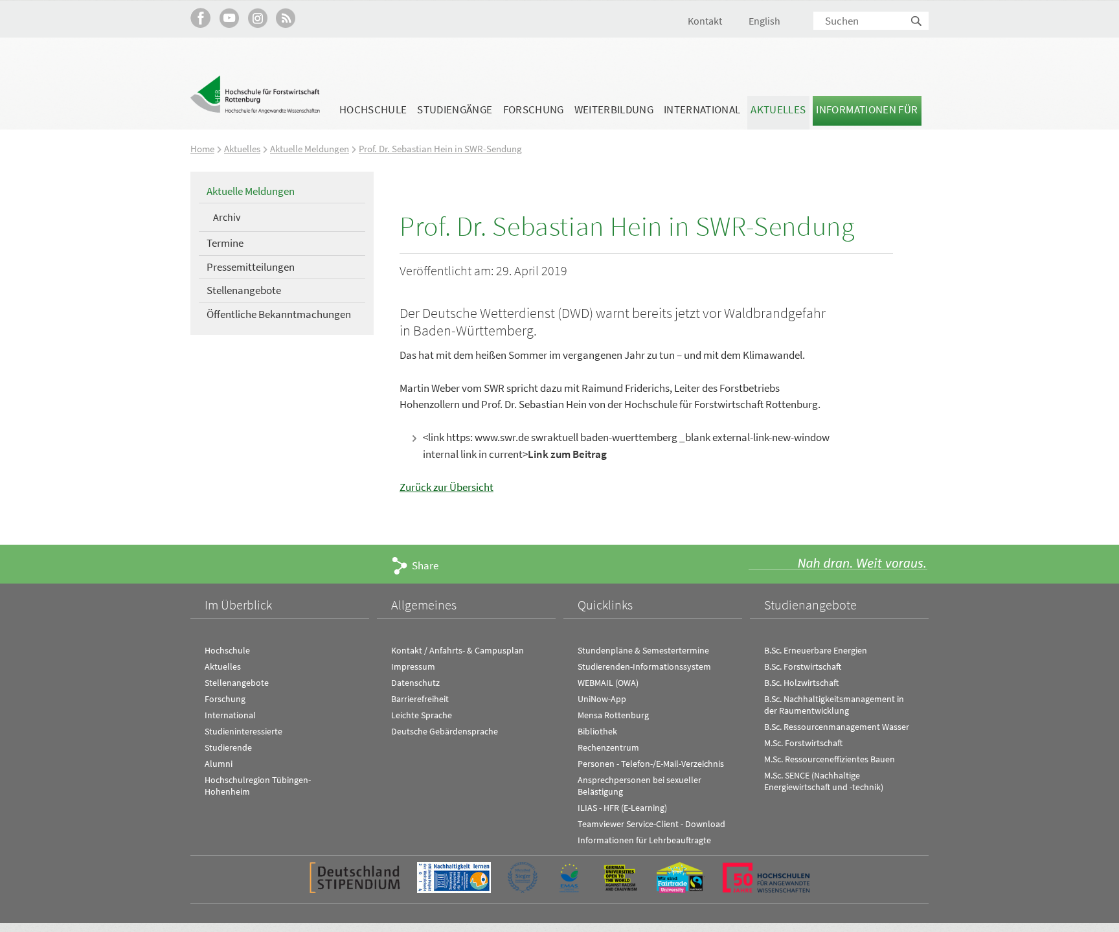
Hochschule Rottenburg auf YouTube (229, 18)
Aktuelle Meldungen (309, 148)
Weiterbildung (613, 109)
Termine (225, 243)
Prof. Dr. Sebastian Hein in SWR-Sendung (440, 148)
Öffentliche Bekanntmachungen (279, 314)
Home (202, 148)
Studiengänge (454, 109)
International (702, 109)
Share (425, 565)
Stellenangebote (244, 290)
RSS (286, 18)
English (764, 20)
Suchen (917, 21)
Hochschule (373, 109)
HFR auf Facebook (200, 18)
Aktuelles (778, 109)
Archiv (226, 216)
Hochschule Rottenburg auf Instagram (257, 18)
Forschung (533, 109)
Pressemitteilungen (251, 267)
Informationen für (867, 109)
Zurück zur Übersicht (446, 487)
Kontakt (705, 20)
